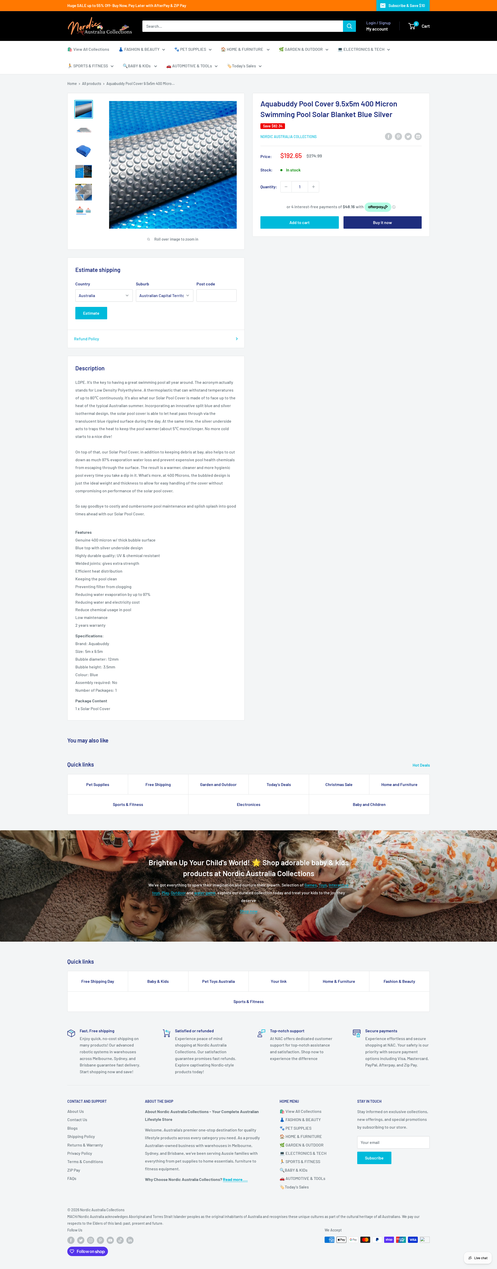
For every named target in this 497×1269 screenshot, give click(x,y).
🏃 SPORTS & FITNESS (87, 65)
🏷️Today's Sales (241, 65)
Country (82, 283)
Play (165, 892)
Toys (323, 884)
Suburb (142, 283)
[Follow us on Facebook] (71, 1240)
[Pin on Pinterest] (398, 136)
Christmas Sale (339, 784)
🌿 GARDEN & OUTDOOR (301, 49)
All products (91, 83)
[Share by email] (418, 136)
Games (310, 884)
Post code (205, 283)
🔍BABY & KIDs (137, 65)
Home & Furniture (339, 981)
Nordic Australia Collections (288, 136)
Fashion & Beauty (399, 981)
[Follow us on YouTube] (110, 1240)
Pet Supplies (97, 784)
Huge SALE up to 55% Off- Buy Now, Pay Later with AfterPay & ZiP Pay (126, 5)
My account (377, 28)
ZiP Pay (73, 1169)
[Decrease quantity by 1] (286, 186)
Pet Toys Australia (218, 981)
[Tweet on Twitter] (408, 136)
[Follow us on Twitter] (80, 1240)
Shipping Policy (81, 1136)
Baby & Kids (158, 981)
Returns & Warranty (85, 1144)
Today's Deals (279, 784)
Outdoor (178, 892)
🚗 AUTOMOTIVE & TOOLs (189, 65)
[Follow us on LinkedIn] (130, 1240)
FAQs (71, 1178)
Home (72, 83)
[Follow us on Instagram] (90, 1240)
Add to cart (299, 222)
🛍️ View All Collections (88, 49)
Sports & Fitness (128, 804)
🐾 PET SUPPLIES (190, 49)
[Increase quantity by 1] (313, 186)
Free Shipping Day (97, 981)
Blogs (72, 1128)
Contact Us (77, 1119)
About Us (75, 1111)
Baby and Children (369, 804)
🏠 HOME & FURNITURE (242, 49)
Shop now (249, 911)
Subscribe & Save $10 (407, 5)
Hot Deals (422, 764)
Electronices (248, 804)
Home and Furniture (399, 784)
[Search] (349, 26)
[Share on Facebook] (388, 136)
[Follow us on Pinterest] (100, 1240)
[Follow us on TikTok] (120, 1240)
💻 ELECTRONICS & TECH (361, 49)
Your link (279, 981)
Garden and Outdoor (218, 784)
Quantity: (268, 186)
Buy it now (382, 222)
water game (205, 892)
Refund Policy (86, 338)
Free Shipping (158, 784)
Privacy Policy (79, 1153)
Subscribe (374, 1157)
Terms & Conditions (85, 1161)
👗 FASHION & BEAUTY (138, 49)
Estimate (91, 313)
